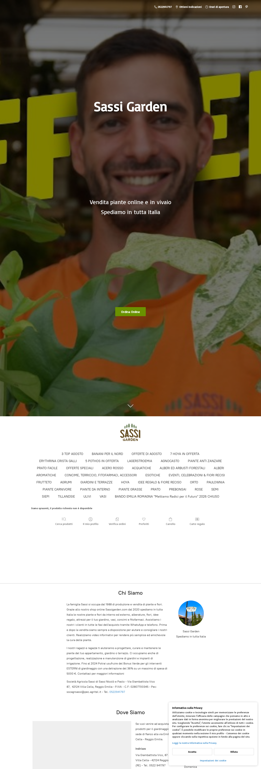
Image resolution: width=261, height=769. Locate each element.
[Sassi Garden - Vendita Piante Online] (130, 433)
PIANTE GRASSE (130, 489)
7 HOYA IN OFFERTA (184, 454)
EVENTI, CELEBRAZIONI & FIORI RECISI (197, 475)
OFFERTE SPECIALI (79, 468)
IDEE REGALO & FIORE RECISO (159, 482)
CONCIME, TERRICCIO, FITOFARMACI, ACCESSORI (101, 475)
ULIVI (87, 496)
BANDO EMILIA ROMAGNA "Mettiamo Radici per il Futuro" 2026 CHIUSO (167, 496)
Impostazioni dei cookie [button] (213, 760)
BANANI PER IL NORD (107, 454)
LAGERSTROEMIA (139, 461)
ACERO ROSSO (112, 468)
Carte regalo (197, 524)
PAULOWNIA (216, 482)
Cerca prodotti (64, 524)
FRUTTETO (44, 482)
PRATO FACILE (47, 468)
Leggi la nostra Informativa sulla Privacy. (194, 742)
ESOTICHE (152, 475)
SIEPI (45, 496)
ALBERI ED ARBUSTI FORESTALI (182, 468)
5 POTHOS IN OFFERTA (102, 461)
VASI (103, 496)
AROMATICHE (46, 475)
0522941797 (117, 692)
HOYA (125, 482)
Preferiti (144, 524)
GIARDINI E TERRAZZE (96, 482)
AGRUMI (66, 482)
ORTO (194, 482)
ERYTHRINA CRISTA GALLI (58, 461)
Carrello (170, 524)
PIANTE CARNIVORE (57, 489)
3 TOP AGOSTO (72, 454)
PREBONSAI (177, 489)
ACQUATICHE (141, 468)
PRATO (156, 489)
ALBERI (219, 468)
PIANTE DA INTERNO (95, 489)
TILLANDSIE (66, 496)
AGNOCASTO (170, 461)
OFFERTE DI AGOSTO (147, 454)
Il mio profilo (90, 524)
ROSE (199, 489)
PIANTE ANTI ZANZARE (205, 461)
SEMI (215, 489)
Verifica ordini (117, 524)
